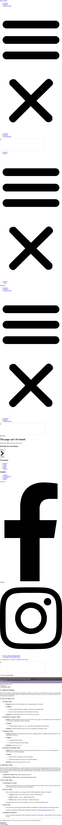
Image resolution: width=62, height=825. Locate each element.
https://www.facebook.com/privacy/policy (26, 777)
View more (33, 678)
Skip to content (3, 0)
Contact (5, 153)
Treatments (5, 3)
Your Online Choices (46, 810)
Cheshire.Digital (9, 675)
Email (1, 449)
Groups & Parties (7, 6)
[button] (31, 70)
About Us (5, 152)
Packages (5, 4)
